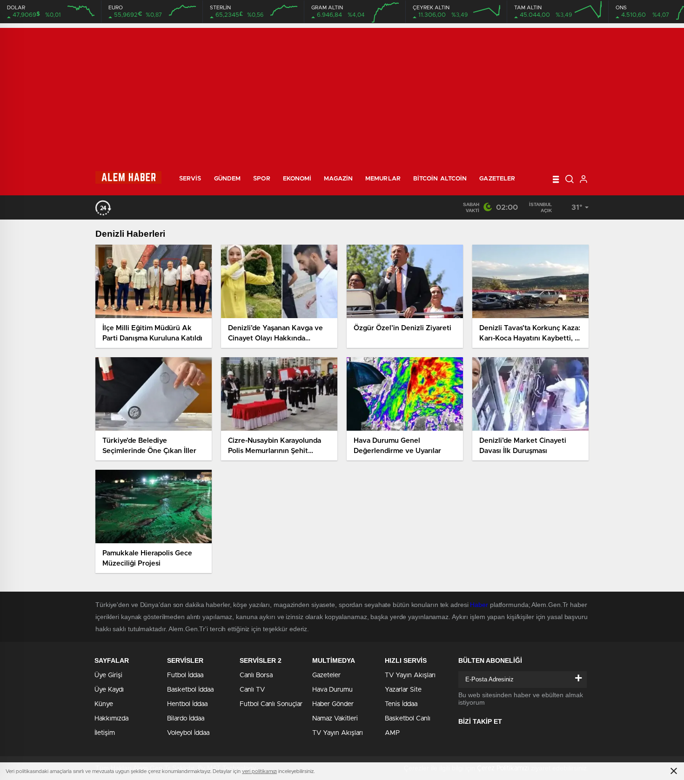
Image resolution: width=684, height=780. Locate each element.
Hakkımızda (111, 718)
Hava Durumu (332, 690)
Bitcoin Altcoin (440, 179)
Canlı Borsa (256, 675)
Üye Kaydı (109, 690)
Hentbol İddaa (187, 704)
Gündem (227, 179)
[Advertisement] (342, 93)
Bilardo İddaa (185, 718)
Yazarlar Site (403, 690)
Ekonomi (297, 179)
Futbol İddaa (185, 675)
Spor (261, 179)
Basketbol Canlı (407, 718)
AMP (392, 733)
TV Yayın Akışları (337, 733)
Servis (190, 179)
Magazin (338, 179)
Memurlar (383, 179)
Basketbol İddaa (190, 690)
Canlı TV (252, 690)
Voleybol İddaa (188, 733)
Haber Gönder (333, 704)
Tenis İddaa (401, 704)
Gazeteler (497, 179)
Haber (479, 604)
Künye (103, 704)
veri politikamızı (259, 771)
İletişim (104, 733)
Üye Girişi (108, 675)
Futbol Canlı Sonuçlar (271, 704)
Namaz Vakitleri (335, 718)
